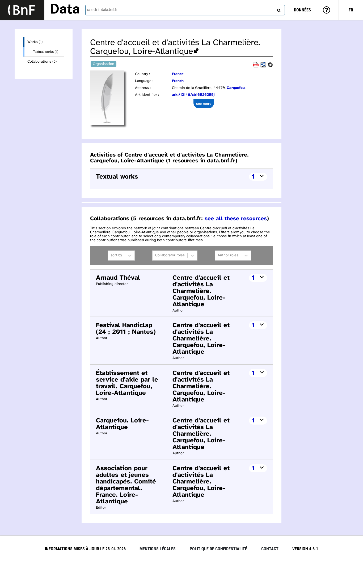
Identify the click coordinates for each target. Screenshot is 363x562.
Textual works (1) (45, 52)
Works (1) (35, 42)
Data (65, 9)
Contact (269, 548)
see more (203, 104)
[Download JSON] (270, 66)
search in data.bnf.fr (102, 9)
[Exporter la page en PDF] (256, 66)
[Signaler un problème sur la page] (196, 51)
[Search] (278, 9)
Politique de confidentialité (218, 548)
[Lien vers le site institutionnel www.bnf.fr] (22, 10)
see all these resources (236, 219)
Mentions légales (158, 548)
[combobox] (185, 10)
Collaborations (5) (42, 62)
